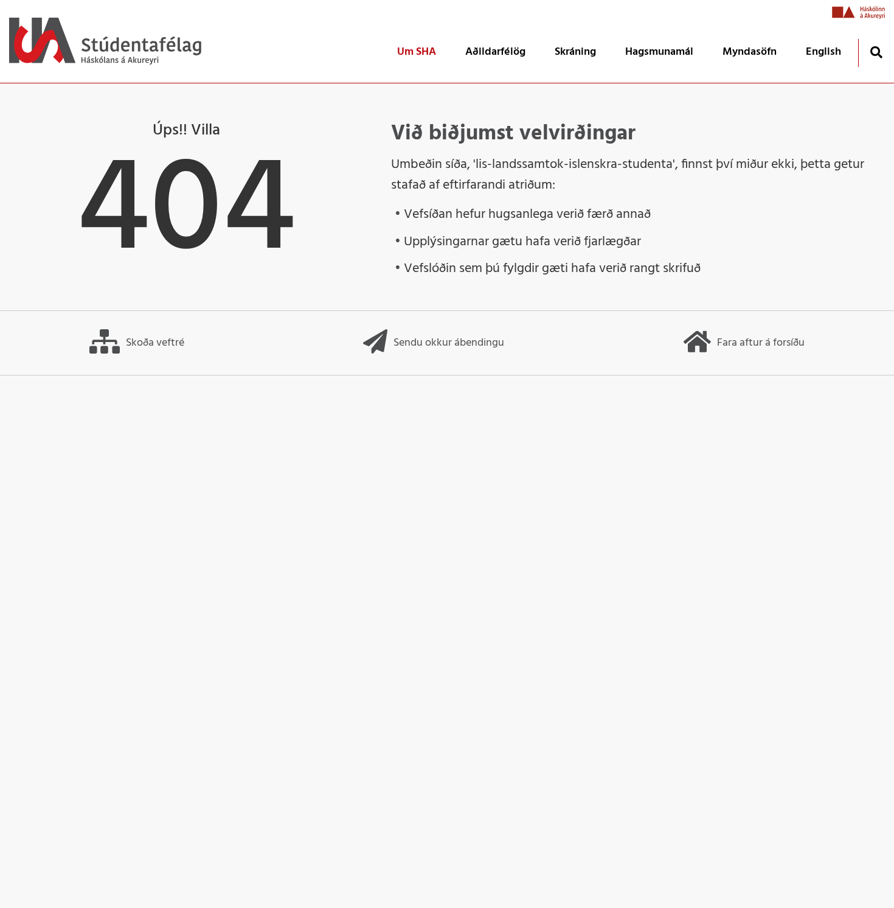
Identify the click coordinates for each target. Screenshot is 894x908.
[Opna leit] (876, 52)
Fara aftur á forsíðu (761, 343)
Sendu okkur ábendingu (448, 343)
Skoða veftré (155, 343)
